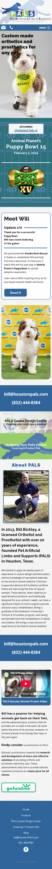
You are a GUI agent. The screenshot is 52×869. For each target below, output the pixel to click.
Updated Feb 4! (26, 130)
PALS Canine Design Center (26, 821)
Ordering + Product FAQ (26, 827)
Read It (15, 292)
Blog (26, 832)
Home (26, 809)
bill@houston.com (26, 837)
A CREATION (26, 862)
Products (26, 815)
